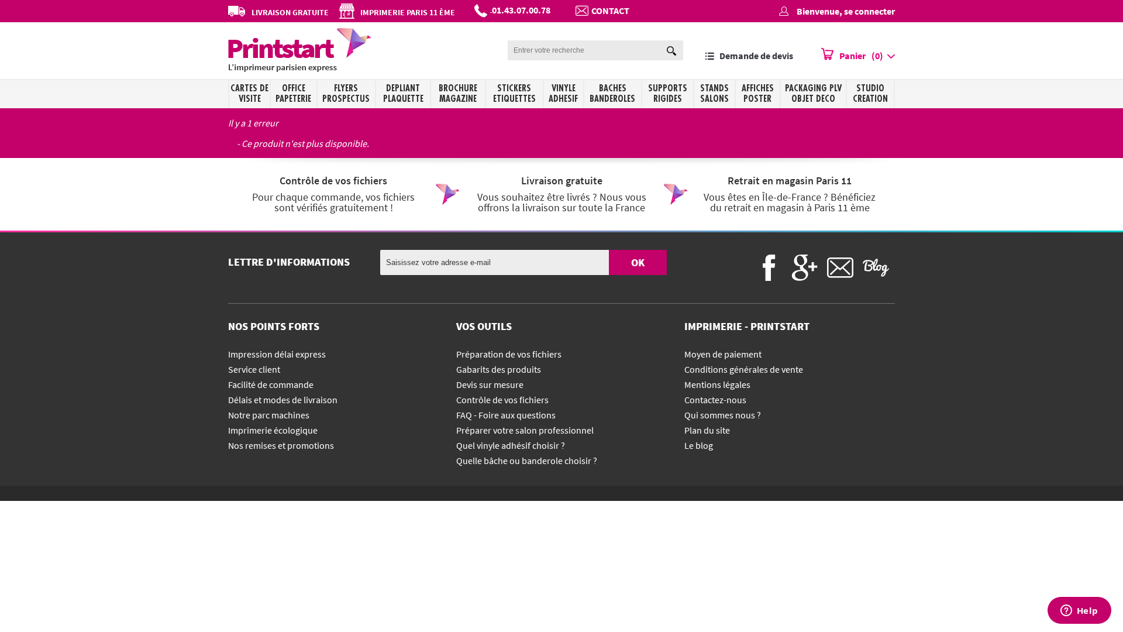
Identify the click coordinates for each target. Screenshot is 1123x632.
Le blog (698, 445)
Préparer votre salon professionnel (525, 430)
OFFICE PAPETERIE (293, 94)
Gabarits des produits (498, 369)
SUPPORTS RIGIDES (667, 94)
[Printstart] (299, 68)
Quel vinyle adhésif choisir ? (510, 445)
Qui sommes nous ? (722, 415)
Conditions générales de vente (743, 369)
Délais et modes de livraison (282, 400)
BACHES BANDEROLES (612, 94)
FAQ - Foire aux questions (506, 415)
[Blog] (876, 268)
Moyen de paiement (723, 354)
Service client (254, 369)
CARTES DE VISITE (249, 94)
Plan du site (707, 430)
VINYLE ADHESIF (563, 94)
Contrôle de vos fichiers (502, 400)
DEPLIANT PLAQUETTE (403, 94)
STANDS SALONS (714, 94)
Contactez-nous (715, 400)
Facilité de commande (271, 384)
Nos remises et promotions (281, 445)
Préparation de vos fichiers (509, 354)
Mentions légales (717, 384)
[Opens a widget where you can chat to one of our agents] (1079, 611)
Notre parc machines (268, 415)
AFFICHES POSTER (758, 94)
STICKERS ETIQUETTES (514, 94)
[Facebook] (769, 268)
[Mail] (840, 268)
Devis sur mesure (489, 384)
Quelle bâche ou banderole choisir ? (526, 460)
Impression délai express (277, 354)
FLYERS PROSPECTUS (346, 94)
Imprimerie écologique (273, 430)
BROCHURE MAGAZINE (458, 94)
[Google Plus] (804, 268)
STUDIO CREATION (870, 94)
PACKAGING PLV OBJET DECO (813, 94)
